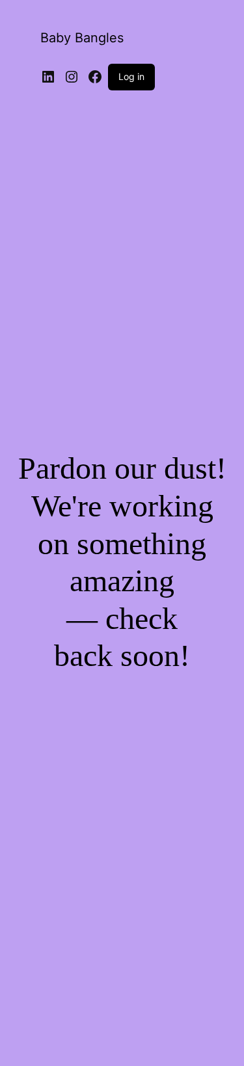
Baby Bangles (82, 38)
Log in (131, 76)
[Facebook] (95, 77)
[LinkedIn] (48, 77)
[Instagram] (71, 77)
